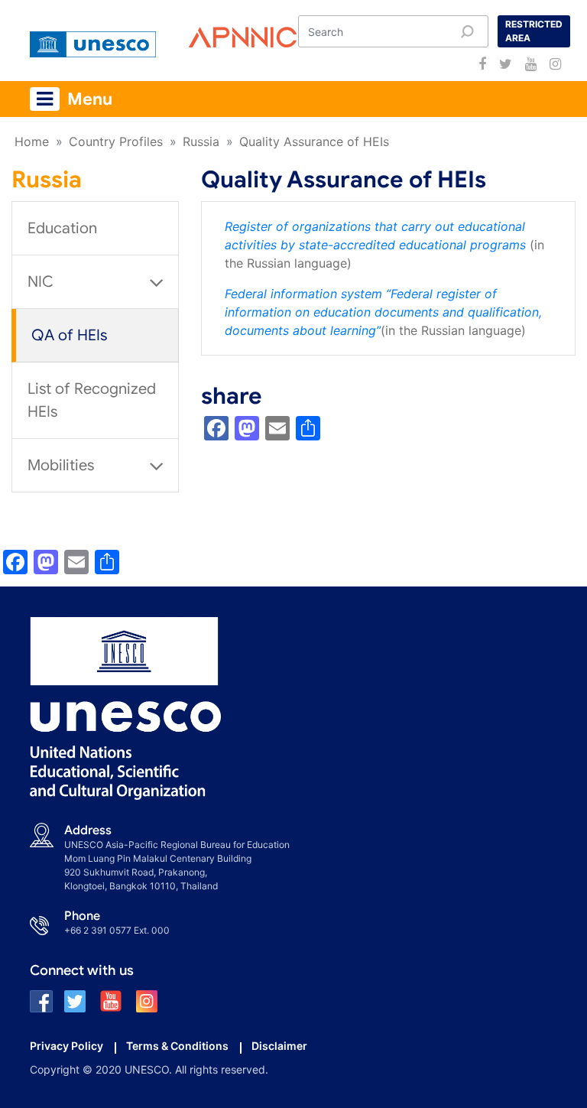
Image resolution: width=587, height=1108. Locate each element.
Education (62, 228)
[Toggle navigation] (45, 99)
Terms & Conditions (177, 1045)
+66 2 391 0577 (97, 930)
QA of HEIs (69, 335)
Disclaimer (279, 1045)
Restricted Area (534, 31)
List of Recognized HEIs (92, 400)
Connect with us (82, 970)
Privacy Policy (66, 1045)
